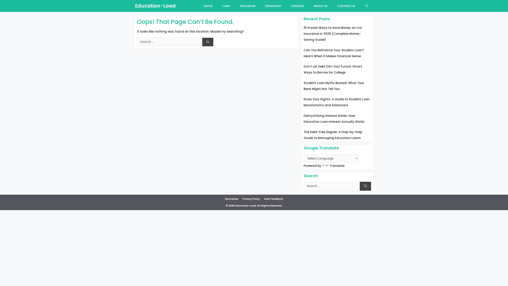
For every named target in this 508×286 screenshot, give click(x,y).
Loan (226, 6)
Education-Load (155, 5)
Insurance (247, 6)
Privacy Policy (251, 199)
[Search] (207, 42)
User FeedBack (273, 199)
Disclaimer (232, 199)
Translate (336, 166)
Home (208, 6)
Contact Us (346, 6)
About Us (321, 6)
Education (273, 6)
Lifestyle (297, 6)
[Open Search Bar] (366, 6)
